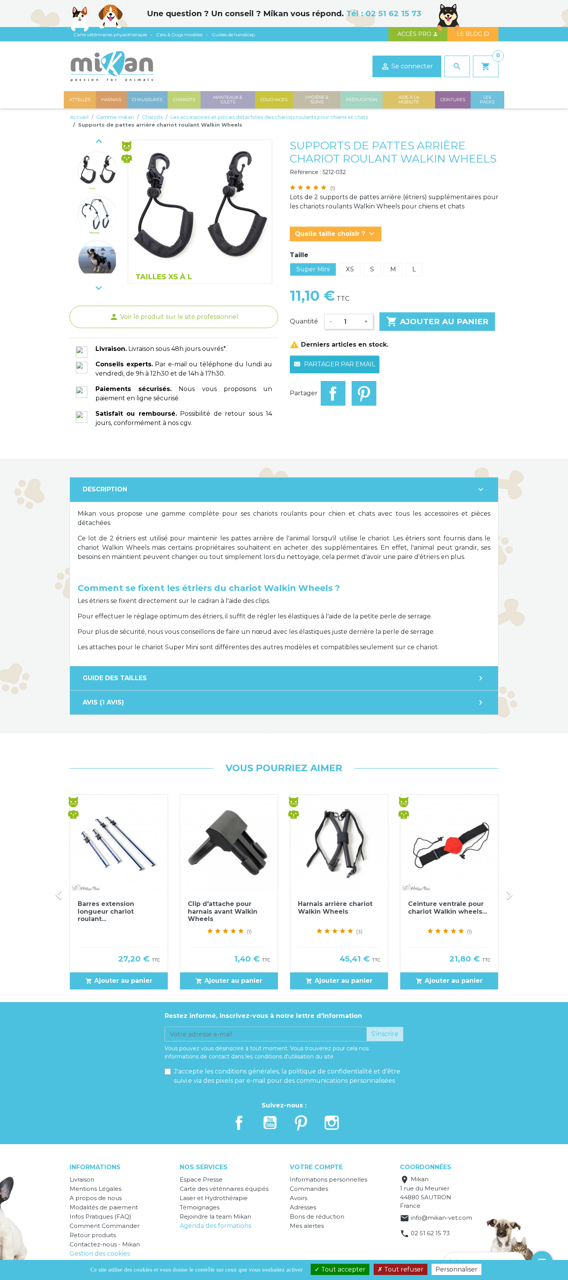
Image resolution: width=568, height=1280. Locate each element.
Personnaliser (456, 1269)
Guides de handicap (233, 34)
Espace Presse (201, 1179)
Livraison (82, 1179)
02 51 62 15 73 (393, 13)
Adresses (303, 1207)
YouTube (270, 1122)
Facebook (239, 1122)
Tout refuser (403, 1269)
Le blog (473, 33)
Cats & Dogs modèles (179, 34)
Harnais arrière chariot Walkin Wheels (335, 907)
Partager (333, 393)
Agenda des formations (215, 1225)
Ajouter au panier (437, 321)
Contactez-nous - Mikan (105, 1244)
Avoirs (298, 1198)
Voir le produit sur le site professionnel (173, 316)
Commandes (309, 1188)
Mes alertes (307, 1225)
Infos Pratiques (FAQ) (100, 1216)
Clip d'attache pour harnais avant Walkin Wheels (222, 911)
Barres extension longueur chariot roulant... (106, 911)
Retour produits (93, 1235)
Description (284, 489)
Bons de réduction (317, 1216)
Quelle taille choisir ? (335, 234)
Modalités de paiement (104, 1207)
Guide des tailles (284, 678)
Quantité (304, 321)
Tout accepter (343, 1269)
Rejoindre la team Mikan (215, 1216)
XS (350, 269)
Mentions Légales (95, 1188)
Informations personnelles (328, 1179)
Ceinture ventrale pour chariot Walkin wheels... (447, 907)
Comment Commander (104, 1225)
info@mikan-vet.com (441, 1217)
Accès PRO (418, 33)
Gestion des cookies (100, 1253)
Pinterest (364, 393)
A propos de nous (96, 1198)
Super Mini (313, 269)
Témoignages (199, 1207)
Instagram (332, 1122)
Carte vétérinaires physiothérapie (110, 34)
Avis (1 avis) (284, 702)
